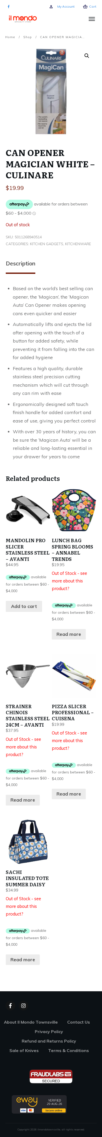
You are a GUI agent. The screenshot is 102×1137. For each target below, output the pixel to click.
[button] (87, 56)
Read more (68, 634)
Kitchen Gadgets (46, 244)
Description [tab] (20, 263)
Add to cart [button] (24, 606)
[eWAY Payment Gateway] (39, 1104)
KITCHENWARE (78, 244)
